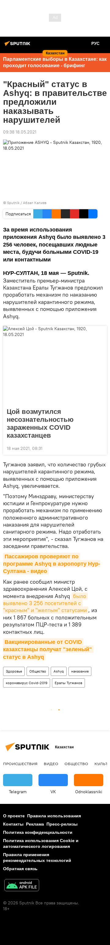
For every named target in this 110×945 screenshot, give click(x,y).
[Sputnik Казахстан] (18, 46)
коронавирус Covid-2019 (26, 682)
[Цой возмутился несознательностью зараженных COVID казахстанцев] (55, 365)
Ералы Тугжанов (68, 682)
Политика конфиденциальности (37, 832)
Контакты (13, 824)
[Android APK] (21, 886)
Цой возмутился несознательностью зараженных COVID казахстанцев (40, 423)
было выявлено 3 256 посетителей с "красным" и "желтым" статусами (45, 603)
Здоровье (14, 671)
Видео (51, 763)
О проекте (14, 815)
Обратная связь (20, 868)
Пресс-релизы (62, 824)
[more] (100, 448)
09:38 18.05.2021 (19, 132)
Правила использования (54, 815)
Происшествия (20, 763)
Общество (37, 671)
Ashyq (58, 671)
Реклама (35, 824)
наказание (80, 671)
